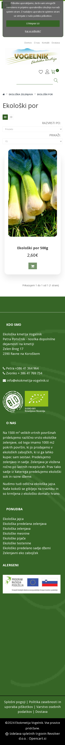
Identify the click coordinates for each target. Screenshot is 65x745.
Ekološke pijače (14, 538)
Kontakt (45, 42)
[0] (52, 70)
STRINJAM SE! (33, 23)
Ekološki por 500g (32, 248)
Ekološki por (45, 94)
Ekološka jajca (13, 519)
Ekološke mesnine (16, 533)
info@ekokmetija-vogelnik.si (28, 380)
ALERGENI (11, 565)
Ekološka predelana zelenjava (24, 524)
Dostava (56, 42)
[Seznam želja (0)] (41, 72)
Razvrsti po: (51, 123)
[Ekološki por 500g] (32, 193)
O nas (37, 42)
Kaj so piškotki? (33, 31)
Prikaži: (55, 135)
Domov (28, 42)
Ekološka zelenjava (21, 94)
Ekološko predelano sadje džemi (27, 548)
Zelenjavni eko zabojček (20, 553)
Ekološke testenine (17, 543)
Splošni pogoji (14, 702)
